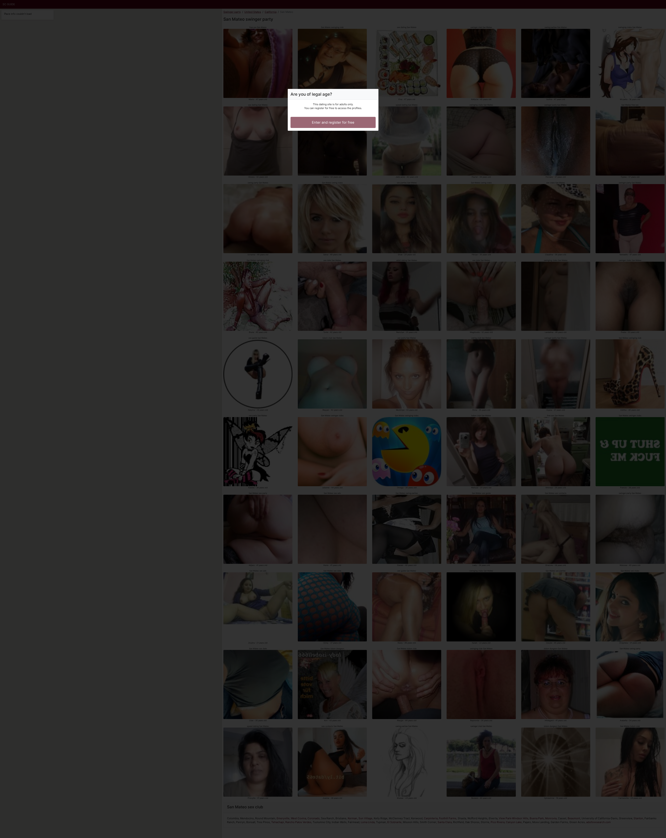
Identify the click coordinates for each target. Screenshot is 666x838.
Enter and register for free (333, 122)
